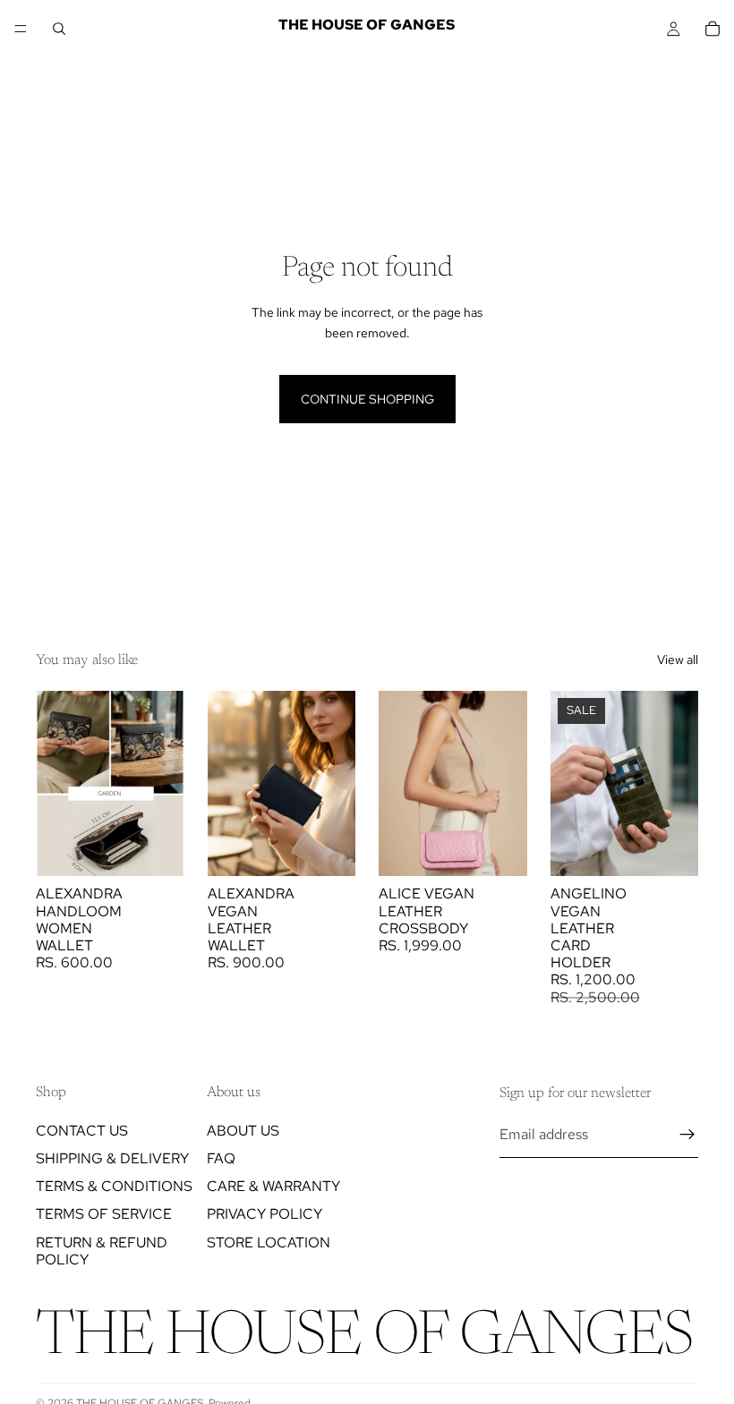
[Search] (59, 28)
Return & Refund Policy (101, 1251)
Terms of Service (104, 1214)
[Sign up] (687, 1135)
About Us (243, 1130)
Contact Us (82, 1130)
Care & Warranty (273, 1187)
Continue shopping (367, 399)
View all (677, 659)
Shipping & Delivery (112, 1158)
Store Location (268, 1242)
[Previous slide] (55, 784)
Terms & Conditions (114, 1187)
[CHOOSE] (157, 849)
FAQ (221, 1158)
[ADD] (670, 849)
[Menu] (20, 28)
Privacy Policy (264, 1214)
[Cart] (712, 28)
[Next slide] (164, 784)
